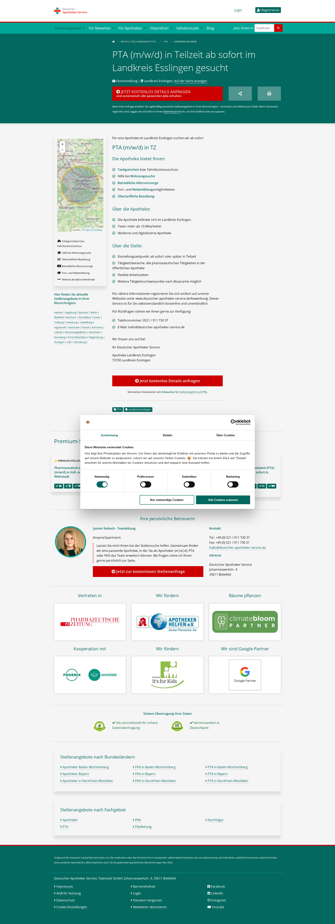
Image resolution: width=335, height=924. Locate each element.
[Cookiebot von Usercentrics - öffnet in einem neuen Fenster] (233, 422)
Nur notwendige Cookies (167, 499)
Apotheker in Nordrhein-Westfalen (87, 781)
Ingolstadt (60, 327)
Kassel (85, 327)
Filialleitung (143, 827)
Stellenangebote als (193, 392)
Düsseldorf (85, 317)
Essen (96, 317)
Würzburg (80, 342)
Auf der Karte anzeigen (190, 81)
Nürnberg (59, 337)
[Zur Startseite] (113, 41)
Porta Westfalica (77, 337)
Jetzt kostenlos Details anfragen (169, 380)
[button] (62, 144)
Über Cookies (225, 435)
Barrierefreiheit (144, 886)
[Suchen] (278, 28)
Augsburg (70, 312)
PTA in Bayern (217, 774)
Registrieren (270, 10)
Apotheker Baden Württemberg (85, 767)
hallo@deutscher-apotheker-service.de (237, 547)
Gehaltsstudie (187, 28)
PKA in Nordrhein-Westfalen (155, 781)
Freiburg (59, 322)
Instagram (218, 900)
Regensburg (96, 337)
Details (167, 435)
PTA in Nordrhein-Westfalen (227, 781)
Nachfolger (215, 820)
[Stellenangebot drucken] (269, 94)
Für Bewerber (100, 28)
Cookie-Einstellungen (71, 907)
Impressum (64, 886)
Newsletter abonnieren (150, 907)
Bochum (71, 317)
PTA (166, 41)
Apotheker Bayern (75, 774)
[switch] (145, 484)
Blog (210, 28)
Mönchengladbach (75, 332)
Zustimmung (109, 435)
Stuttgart (59, 342)
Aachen (58, 312)
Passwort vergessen (147, 900)
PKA (137, 820)
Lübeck (58, 332)
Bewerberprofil (172, 111)
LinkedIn (217, 893)
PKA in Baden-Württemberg (154, 767)
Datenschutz (65, 900)
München (94, 332)
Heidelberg (86, 322)
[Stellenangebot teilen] (240, 94)
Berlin (94, 312)
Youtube (218, 907)
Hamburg (71, 322)
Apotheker (70, 820)
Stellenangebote (67, 28)
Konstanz (97, 327)
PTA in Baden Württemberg (227, 767)
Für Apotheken (130, 28)
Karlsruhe (73, 327)
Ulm (69, 342)
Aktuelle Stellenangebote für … (139, 41)
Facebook (218, 886)
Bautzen (83, 312)
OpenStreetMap (93, 229)
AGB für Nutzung (68, 893)
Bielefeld (59, 317)
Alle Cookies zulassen (223, 499)
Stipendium (159, 28)
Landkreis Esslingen (139, 409)
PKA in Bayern (144, 774)
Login (238, 10)
